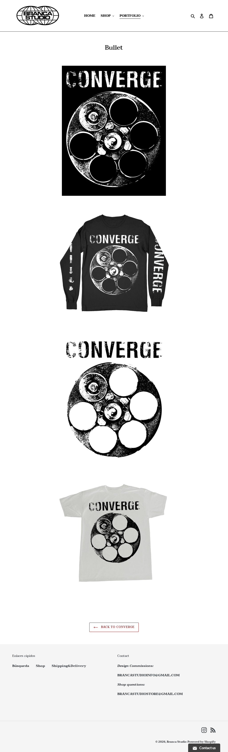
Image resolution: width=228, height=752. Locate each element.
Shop (40, 666)
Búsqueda (20, 666)
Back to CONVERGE (117, 627)
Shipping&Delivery (69, 666)
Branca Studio (177, 742)
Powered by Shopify (201, 742)
